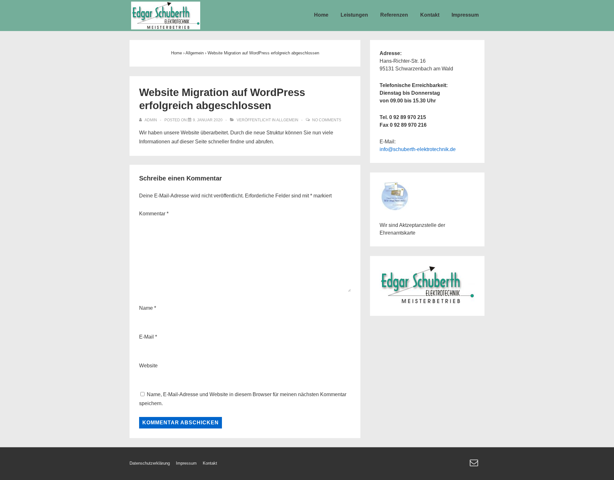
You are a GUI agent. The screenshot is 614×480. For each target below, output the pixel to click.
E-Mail (146, 337)
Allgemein (287, 120)
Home (321, 15)
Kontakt (429, 15)
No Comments (326, 120)
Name (146, 308)
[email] (475, 464)
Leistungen (354, 15)
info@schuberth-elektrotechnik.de (418, 149)
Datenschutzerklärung (150, 463)
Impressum (465, 15)
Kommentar (154, 213)
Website (148, 365)
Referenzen (394, 15)
